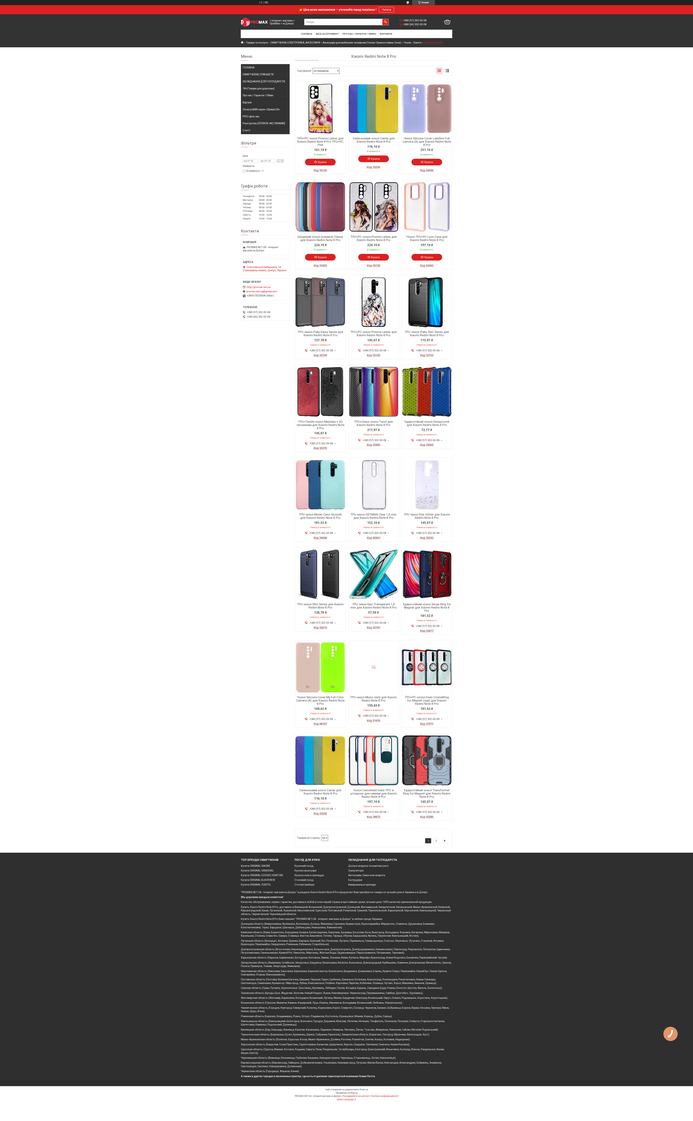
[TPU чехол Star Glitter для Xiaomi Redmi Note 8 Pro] (427, 485)
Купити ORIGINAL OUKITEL (256, 884)
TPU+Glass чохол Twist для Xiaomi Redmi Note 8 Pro (373, 423)
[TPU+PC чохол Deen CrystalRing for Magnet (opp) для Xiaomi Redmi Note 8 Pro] (427, 667)
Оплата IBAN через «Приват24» (261, 109)
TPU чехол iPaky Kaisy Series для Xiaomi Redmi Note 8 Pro (320, 333)
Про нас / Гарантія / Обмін (359, 34)
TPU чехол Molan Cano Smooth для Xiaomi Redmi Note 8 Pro (320, 516)
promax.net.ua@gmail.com (261, 291)
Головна (306, 34)
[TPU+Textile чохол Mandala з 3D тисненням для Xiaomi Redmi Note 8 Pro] (320, 392)
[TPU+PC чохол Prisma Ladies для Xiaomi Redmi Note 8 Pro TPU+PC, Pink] (320, 108)
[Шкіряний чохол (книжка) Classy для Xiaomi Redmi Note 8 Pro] (320, 207)
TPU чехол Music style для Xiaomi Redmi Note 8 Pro (373, 699)
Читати (386, 9)
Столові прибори (304, 884)
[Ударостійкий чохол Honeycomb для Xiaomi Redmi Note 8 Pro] (427, 392)
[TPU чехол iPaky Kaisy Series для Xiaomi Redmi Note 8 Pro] (320, 302)
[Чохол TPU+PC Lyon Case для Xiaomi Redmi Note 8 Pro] (427, 207)
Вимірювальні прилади (362, 884)
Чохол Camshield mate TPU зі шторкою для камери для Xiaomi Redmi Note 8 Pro (373, 793)
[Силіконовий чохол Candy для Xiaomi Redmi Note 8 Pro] (373, 108)
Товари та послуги (257, 42)
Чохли (407, 42)
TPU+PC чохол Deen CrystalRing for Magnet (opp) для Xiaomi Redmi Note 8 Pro (427, 700)
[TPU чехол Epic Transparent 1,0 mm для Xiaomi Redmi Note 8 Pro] (373, 574)
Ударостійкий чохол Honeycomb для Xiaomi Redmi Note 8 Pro (426, 423)
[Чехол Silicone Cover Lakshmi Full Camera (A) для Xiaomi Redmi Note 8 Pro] (427, 108)
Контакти (386, 34)
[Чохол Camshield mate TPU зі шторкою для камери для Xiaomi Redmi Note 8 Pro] (373, 760)
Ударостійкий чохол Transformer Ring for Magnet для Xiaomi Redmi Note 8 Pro (426, 793)
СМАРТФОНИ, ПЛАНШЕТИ (258, 74)
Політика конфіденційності (384, 1096)
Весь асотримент (327, 34)
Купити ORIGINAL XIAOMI (255, 865)
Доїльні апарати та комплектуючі (368, 865)
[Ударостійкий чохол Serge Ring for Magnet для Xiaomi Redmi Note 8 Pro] (427, 574)
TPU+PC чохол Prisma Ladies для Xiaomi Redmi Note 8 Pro (373, 238)
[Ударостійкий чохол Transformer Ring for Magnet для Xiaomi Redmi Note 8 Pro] (427, 760)
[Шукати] (385, 22)
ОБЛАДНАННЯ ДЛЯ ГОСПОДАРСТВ (264, 81)
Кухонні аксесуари (305, 870)
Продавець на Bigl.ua (347, 1093)
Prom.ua (364, 1089)
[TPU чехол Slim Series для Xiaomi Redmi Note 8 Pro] (320, 574)
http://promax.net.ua (258, 287)
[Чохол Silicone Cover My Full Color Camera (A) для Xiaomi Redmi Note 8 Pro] (320, 667)
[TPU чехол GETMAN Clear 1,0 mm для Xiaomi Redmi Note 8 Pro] (373, 485)
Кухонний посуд (304, 865)
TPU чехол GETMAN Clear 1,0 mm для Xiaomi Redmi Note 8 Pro (373, 516)
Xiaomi (417, 42)
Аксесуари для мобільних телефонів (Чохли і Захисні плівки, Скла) (362, 42)
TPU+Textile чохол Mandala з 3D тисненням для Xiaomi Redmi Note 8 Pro (320, 425)
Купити (322, 162)
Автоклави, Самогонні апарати (366, 875)
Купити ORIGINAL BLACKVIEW (258, 879)
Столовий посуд (304, 879)
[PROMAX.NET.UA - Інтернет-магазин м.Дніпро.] (254, 22)
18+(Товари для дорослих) (258, 88)
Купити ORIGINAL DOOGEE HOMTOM (262, 875)
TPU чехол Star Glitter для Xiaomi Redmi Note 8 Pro (427, 516)
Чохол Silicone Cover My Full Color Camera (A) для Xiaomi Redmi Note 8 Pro (320, 700)
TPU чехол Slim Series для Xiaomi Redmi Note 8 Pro (320, 606)
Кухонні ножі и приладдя (309, 875)
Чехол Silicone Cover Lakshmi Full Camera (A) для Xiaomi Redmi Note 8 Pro (427, 141)
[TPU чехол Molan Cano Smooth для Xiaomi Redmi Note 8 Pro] (320, 485)
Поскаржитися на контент (356, 1096)
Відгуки (247, 102)
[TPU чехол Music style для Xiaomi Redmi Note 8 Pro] (373, 667)
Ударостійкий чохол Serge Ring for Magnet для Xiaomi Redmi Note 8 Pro (427, 607)
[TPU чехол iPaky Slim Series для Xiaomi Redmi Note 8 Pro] (427, 302)
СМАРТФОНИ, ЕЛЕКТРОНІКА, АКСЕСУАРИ (295, 42)
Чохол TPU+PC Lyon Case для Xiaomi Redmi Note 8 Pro (426, 238)
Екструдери (355, 879)
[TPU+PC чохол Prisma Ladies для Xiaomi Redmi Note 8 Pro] (373, 207)
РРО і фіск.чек (251, 116)
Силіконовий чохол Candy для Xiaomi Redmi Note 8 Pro (374, 140)
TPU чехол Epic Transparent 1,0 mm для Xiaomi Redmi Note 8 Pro (373, 606)
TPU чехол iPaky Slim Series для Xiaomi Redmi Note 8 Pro (427, 333)
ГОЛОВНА (248, 67)
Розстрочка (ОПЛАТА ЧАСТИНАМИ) (264, 123)
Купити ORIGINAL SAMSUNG (257, 870)
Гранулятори (355, 870)
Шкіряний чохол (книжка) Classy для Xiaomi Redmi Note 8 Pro (320, 238)
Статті (246, 130)
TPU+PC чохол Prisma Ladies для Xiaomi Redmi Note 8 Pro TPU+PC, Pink (320, 141)
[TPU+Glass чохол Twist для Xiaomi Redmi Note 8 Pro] (373, 392)
